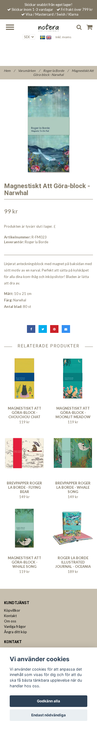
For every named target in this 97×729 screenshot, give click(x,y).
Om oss (10, 621)
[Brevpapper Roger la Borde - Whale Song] (73, 453)
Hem (9, 71)
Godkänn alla (48, 701)
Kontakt (10, 616)
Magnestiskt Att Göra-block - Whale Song (24, 562)
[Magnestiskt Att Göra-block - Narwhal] (48, 129)
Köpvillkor (12, 610)
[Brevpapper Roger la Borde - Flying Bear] (24, 453)
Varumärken (29, 71)
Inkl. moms (63, 37)
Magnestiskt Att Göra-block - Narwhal (63, 73)
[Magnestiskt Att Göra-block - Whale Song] (24, 528)
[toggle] (12, 28)
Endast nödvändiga (48, 715)
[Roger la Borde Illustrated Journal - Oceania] (73, 528)
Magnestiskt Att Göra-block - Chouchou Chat (24, 412)
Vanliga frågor (15, 626)
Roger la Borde (55, 71)
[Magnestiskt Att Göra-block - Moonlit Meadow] (73, 378)
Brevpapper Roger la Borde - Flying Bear (24, 487)
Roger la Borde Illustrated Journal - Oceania (73, 562)
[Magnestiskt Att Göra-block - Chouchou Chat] (24, 378)
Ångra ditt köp (15, 632)
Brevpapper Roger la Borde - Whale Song (73, 487)
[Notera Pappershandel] (48, 27)
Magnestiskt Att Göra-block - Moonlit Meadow (73, 412)
